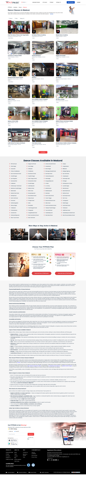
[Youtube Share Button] (54, 460)
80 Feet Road (14, 163)
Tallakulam (13, 207)
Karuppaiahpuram (49, 181)
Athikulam (30, 168)
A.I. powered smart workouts (54, 365)
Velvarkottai (13, 212)
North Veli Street (14, 198)
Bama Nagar (48, 168)
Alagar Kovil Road (32, 163)
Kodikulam (13, 183)
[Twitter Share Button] (49, 460)
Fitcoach (45, 2)
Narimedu (47, 193)
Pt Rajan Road (31, 200)
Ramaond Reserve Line (50, 200)
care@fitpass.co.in (65, 456)
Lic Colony (47, 185)
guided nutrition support (67, 365)
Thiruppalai (30, 210)
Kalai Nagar (47, 178)
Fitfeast (51, 2)
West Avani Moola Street (33, 215)
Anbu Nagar (13, 166)
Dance (20, 7)
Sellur (29, 203)
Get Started (71, 2)
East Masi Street (48, 173)
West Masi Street (49, 215)
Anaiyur (64, 163)
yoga (35, 365)
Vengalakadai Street (32, 212)
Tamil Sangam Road (32, 207)
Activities (15, 7)
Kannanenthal (14, 181)
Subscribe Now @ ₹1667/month (42, 273)
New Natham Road (32, 195)
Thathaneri (65, 207)
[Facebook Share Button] (47, 460)
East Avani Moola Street (16, 173)
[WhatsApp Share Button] (58, 460)
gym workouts (31, 365)
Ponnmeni (13, 200)
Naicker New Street (15, 193)
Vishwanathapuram (15, 215)
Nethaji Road (13, 195)
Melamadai (13, 190)
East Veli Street (66, 173)
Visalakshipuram (49, 212)
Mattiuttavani (48, 188)
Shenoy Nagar (14, 205)
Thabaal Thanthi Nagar (50, 207)
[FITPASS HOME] (12, 2)
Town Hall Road (48, 210)
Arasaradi (13, 168)
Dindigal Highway (66, 171)
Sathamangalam (14, 203)
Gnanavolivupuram (49, 176)
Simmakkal (30, 205)
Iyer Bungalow (14, 178)
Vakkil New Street (66, 210)
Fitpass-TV (58, 2)
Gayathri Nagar (31, 176)
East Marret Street (32, 173)
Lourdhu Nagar (66, 185)
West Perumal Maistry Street (69, 215)
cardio (39, 365)
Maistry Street (31, 188)
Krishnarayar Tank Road (16, 185)
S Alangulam (65, 200)
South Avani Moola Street (50, 205)
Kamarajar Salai (66, 178)
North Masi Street (66, 195)
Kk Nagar (65, 181)
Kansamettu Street (32, 181)
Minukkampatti (48, 190)
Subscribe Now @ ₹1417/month (65, 273)
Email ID (17, 431)
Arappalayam (66, 166)
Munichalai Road (66, 190)
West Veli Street (31, 217)
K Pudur (47, 183)
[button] (24, 2)
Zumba (18, 362)
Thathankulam (14, 210)
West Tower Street (15, 217)
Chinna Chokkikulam (15, 171)
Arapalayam (48, 166)
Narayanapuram (31, 193)
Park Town (65, 198)
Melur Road (30, 190)
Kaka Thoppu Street (32, 178)
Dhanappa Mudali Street (50, 171)
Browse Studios (36, 2)
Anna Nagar (30, 166)
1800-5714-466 (55, 456)
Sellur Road (47, 203)
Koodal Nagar (31, 183)
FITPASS (10, 7)
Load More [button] (43, 152)
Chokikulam (30, 171)
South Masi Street (66, 205)
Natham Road (66, 193)
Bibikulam (65, 168)
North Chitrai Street (49, 195)
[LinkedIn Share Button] (56, 460)
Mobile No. (11, 431)
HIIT (37, 365)
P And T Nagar (48, 198)
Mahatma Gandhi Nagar (16, 188)
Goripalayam (65, 176)
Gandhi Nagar (14, 176)
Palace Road (31, 198)
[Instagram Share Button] (51, 460)
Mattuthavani (65, 188)
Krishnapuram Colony (67, 183)
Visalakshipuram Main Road (69, 212)
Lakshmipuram (31, 185)
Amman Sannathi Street (50, 163)
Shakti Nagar (65, 203)
